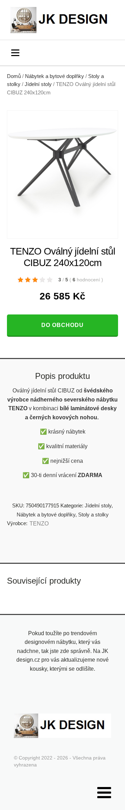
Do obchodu (62, 325)
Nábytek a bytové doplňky (54, 76)
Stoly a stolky (93, 514)
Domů (14, 76)
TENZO (39, 524)
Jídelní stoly (38, 84)
